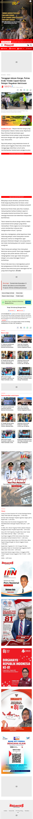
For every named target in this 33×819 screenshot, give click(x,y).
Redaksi (27, 811)
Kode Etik (11, 811)
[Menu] (2, 45)
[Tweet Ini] (21, 90)
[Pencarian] (31, 45)
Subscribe (21, 310)
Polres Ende (19, 293)
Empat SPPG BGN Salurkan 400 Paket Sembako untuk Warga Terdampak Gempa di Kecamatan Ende (24, 378)
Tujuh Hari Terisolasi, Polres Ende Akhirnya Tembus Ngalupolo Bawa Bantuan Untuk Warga (24, 346)
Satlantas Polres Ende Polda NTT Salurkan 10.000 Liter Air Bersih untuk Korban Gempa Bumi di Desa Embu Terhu (24, 362)
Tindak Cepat (19, 296)
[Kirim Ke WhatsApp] (27, 90)
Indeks (3, 558)
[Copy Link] (30, 90)
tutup (18, 812)
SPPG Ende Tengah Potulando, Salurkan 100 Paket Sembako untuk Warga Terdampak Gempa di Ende (7, 378)
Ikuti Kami (12, 310)
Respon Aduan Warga (8, 296)
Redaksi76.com (6, 128)
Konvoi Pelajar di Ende (8, 293)
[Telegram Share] (24, 90)
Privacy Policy (19, 811)
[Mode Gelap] (28, 45)
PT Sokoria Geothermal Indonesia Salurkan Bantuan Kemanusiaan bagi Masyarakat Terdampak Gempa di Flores (7, 346)
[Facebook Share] (18, 90)
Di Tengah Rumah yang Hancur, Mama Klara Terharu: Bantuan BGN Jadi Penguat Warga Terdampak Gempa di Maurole (7, 362)
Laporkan (4, 320)
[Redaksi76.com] (9, 45)
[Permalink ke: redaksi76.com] (2, 86)
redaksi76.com (8, 86)
